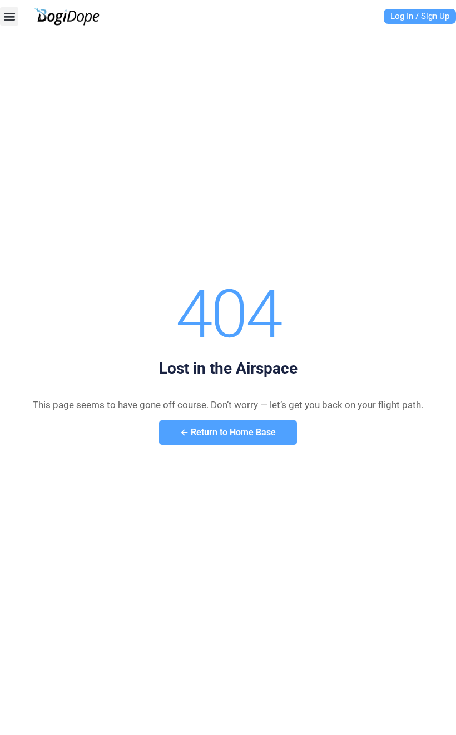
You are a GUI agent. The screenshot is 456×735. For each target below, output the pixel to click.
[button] (9, 16)
